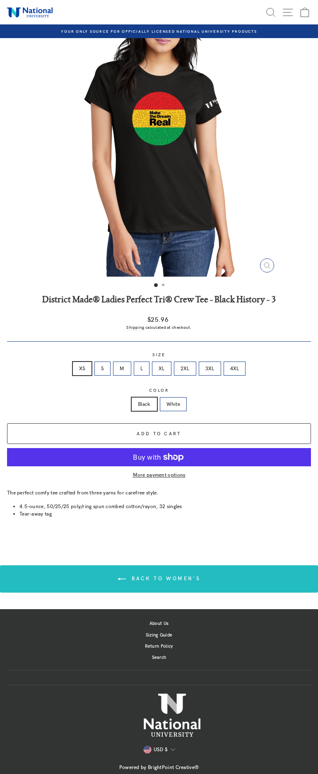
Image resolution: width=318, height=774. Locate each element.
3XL (209, 368)
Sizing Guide (159, 635)
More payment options (159, 474)
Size (159, 354)
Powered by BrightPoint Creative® (159, 767)
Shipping (135, 327)
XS (82, 368)
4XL (234, 368)
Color (159, 390)
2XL (185, 368)
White (173, 403)
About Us (159, 623)
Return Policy (159, 646)
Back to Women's (165, 578)
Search (159, 657)
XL (162, 368)
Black (144, 403)
